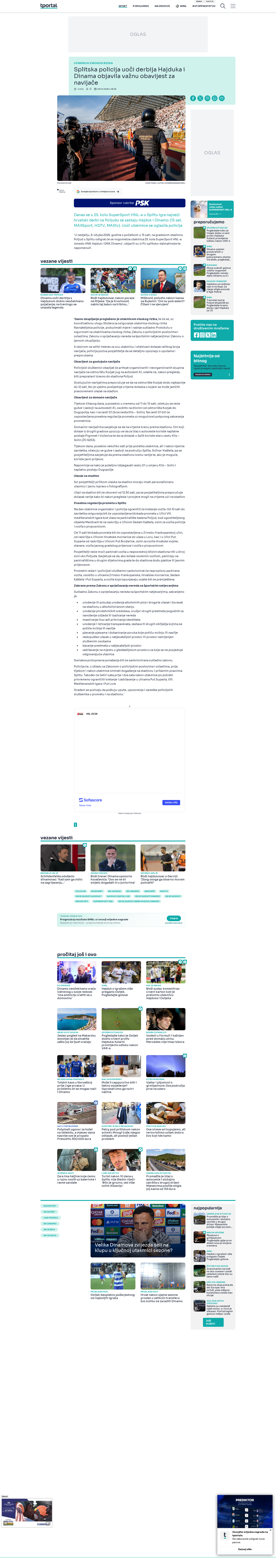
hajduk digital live (118, 896)
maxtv (164, 891)
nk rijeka (49, 1229)
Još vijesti (210, 1322)
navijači (150, 891)
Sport (123, 6)
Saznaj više (245, 1549)
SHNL (183, 6)
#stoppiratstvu (203, 6)
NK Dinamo (132, 891)
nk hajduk (114, 891)
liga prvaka (51, 1217)
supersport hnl (103, 901)
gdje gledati (173, 896)
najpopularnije (208, 1208)
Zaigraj (174, 918)
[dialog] (245, 1525)
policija (81, 891)
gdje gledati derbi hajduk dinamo (138, 901)
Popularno (141, 6)
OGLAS (138, 34)
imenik (199, 1)
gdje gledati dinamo (147, 896)
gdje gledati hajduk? (89, 896)
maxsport (82, 901)
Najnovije (162, 6)
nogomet (97, 891)
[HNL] (212, 209)
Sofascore (137, 813)
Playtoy (209, 1)
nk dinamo (50, 1223)
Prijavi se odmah (202, 375)
